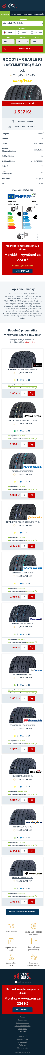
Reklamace (22, 1045)
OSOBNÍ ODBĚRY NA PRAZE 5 (25, 126)
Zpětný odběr (22, 1029)
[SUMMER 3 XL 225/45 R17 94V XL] (22, 818)
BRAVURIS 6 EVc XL (22, 624)
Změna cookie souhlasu (22, 1026)
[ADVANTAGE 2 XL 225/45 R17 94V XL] (22, 716)
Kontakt (22, 1017)
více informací (22, 258)
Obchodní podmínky (22, 1023)
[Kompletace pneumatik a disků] (33, 960)
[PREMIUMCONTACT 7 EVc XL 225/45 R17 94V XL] (22, 513)
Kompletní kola (22, 1039)
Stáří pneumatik (22, 1048)
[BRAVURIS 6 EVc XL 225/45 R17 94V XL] (22, 614)
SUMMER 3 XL (22, 827)
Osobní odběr (22, 1036)
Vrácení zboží (22, 1042)
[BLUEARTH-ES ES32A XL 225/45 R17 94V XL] (22, 360)
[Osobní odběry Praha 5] (11, 960)
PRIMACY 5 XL (22, 674)
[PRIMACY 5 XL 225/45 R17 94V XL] (22, 665)
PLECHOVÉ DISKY (16, 14)
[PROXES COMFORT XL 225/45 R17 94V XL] (22, 462)
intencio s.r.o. (25, 1052)
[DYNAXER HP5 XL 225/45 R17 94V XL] (22, 767)
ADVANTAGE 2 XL (22, 725)
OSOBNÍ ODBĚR (39, 14)
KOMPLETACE (28, 14)
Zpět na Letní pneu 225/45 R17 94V (22, 912)
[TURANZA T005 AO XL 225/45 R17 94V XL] (22, 411)
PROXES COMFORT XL (22, 471)
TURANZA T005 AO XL (22, 420)
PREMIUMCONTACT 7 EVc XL (23, 522)
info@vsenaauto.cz (24, 982)
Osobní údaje (22, 1020)
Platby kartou (22, 1032)
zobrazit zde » (30, 342)
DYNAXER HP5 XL (22, 776)
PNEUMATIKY (5, 14)
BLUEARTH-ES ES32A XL (22, 369)
